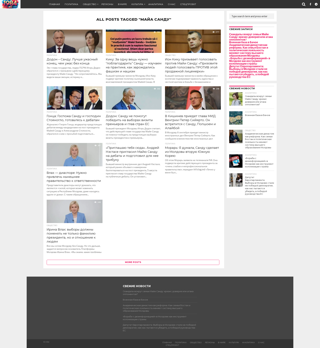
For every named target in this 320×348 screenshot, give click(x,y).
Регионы (107, 4)
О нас (172, 4)
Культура (137, 4)
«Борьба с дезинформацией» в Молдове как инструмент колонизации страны (249, 61)
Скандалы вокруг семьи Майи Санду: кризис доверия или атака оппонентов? (251, 37)
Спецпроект (188, 4)
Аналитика (155, 4)
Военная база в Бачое (243, 42)
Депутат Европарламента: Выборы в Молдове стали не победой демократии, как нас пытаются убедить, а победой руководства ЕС (249, 71)
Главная (54, 4)
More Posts (133, 262)
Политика (71, 4)
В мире (122, 4)
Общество (89, 4)
